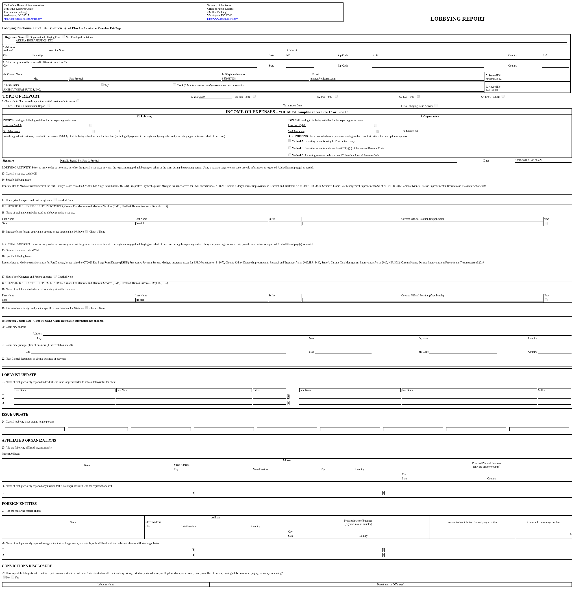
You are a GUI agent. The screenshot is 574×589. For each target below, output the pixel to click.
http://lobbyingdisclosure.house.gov (23, 18)
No (8, 577)
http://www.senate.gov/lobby (222, 18)
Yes (17, 577)
